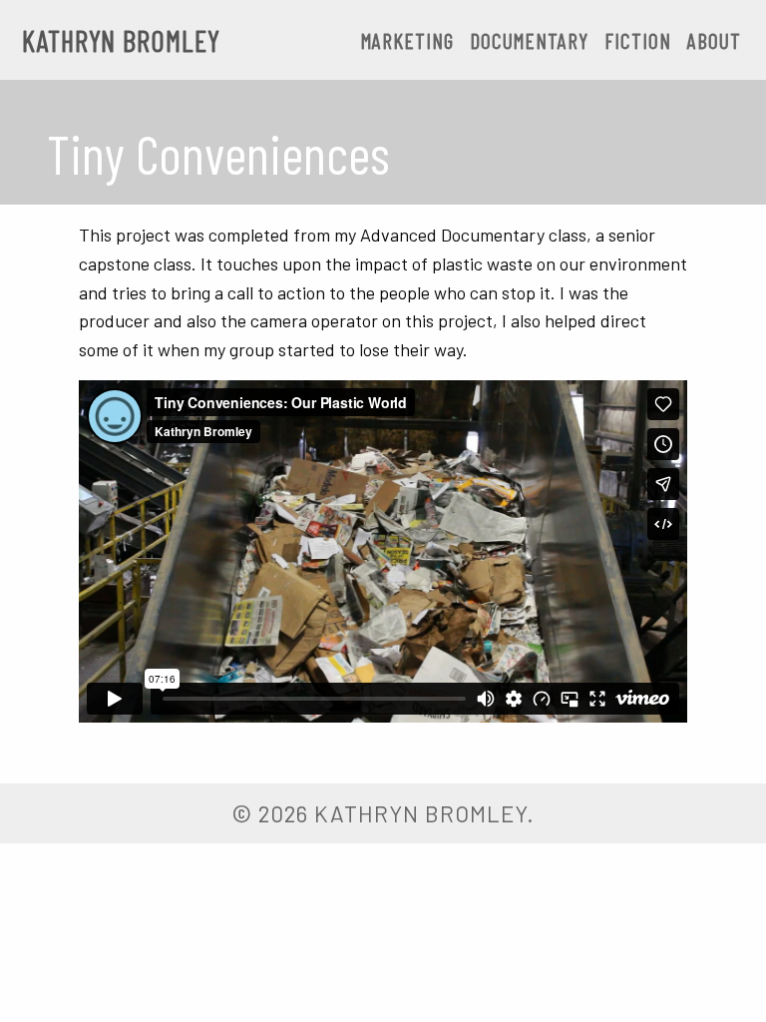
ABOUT (714, 40)
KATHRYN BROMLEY (121, 40)
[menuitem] (407, 41)
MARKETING (407, 40)
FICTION (637, 40)
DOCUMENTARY (529, 40)
